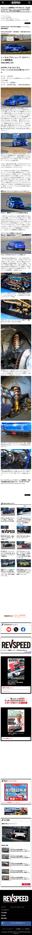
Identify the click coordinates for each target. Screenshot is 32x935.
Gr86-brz (20, 541)
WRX (8, 18)
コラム (18, 907)
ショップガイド (5, 909)
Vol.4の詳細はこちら (7, 738)
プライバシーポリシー (7, 929)
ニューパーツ (13, 907)
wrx (4, 20)
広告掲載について (20, 929)
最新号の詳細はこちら (7, 687)
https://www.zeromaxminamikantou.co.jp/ (13, 483)
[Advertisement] (16, 596)
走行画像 (3, 915)
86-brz (4, 559)
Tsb (4, 528)
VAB (16, 20)
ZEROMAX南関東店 (10, 20)
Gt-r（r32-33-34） (21, 559)
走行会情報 (4, 912)
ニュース (3, 907)
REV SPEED (8, 17)
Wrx (5, 510)
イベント (22, 907)
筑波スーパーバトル (14, 18)
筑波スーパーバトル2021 (23, 20)
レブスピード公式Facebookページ (17, 922)
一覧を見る (26, 884)
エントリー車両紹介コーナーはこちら (11, 802)
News (4, 508)
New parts (20, 526)
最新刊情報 (4, 918)
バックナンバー (6, 691)
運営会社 (27, 929)
